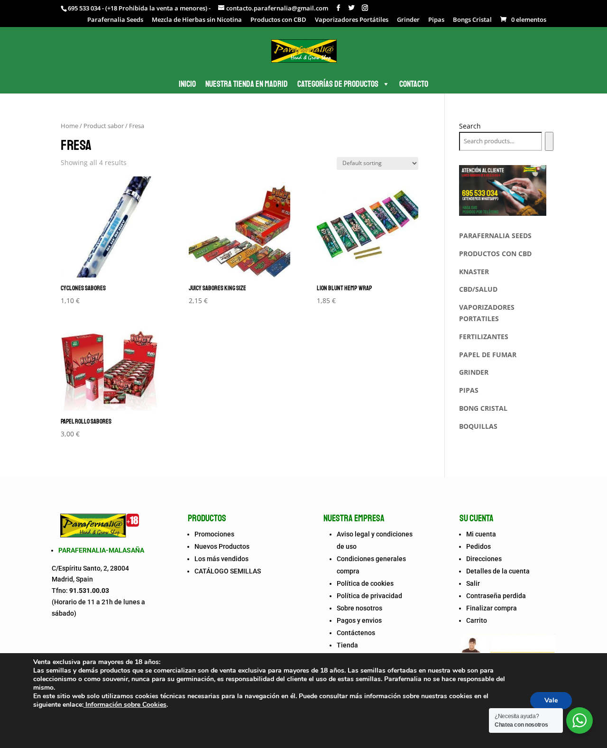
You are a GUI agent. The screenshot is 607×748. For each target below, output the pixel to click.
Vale (551, 700)
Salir (473, 583)
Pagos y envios (359, 620)
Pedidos (478, 546)
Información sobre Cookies (124, 704)
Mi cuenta (481, 534)
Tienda (347, 645)
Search (470, 125)
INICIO (187, 84)
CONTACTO (413, 84)
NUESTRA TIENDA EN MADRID (246, 84)
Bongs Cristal (472, 20)
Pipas (436, 20)
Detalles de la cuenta (498, 571)
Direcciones (484, 559)
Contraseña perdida (496, 596)
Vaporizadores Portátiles (351, 20)
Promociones (214, 534)
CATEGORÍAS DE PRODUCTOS (337, 84)
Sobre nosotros (359, 608)
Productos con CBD (278, 20)
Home (69, 125)
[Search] (549, 141)
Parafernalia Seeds (115, 20)
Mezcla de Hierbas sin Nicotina (197, 20)
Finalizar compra (491, 608)
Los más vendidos (221, 559)
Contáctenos (356, 633)
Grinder (408, 20)
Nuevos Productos (221, 546)
